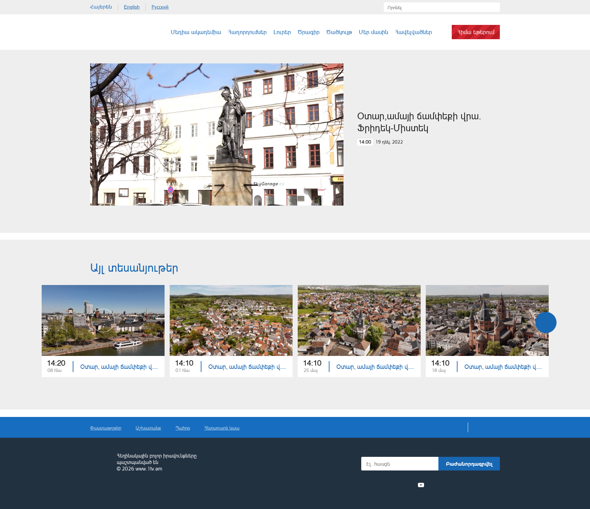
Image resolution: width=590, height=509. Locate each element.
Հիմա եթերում (475, 31)
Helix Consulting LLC (119, 490)
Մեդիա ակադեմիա (196, 31)
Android (483, 485)
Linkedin (396, 485)
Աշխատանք (148, 428)
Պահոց (182, 428)
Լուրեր (282, 31)
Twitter (383, 485)
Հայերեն (101, 7)
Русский (160, 7)
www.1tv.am (149, 468)
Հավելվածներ (413, 31)
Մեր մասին (373, 31)
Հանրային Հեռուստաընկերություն (115, 32)
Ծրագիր (309, 31)
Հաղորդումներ (247, 31)
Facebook (372, 485)
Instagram (409, 485)
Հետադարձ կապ (221, 428)
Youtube (421, 485)
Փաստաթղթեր (105, 428)
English (132, 7)
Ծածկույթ (339, 31)
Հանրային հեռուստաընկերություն (100, 462)
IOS (447, 485)
